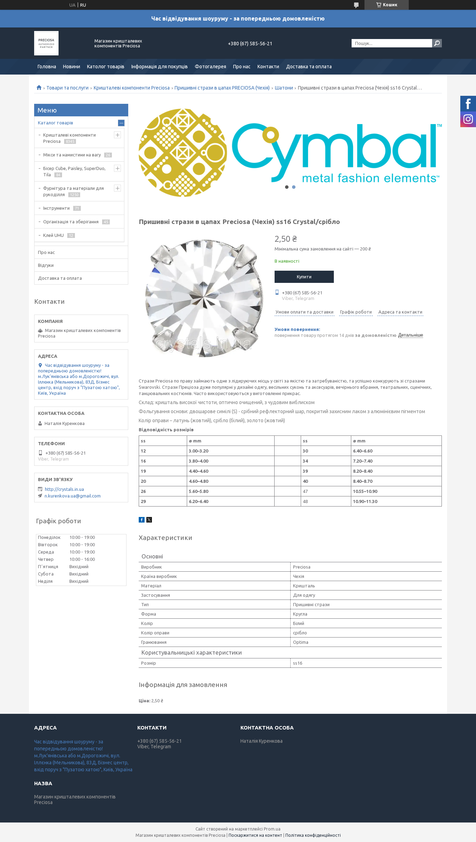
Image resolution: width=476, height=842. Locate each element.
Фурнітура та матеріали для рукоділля (73, 191)
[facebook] (142, 520)
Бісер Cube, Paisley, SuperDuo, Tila (74, 171)
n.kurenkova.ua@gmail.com (73, 495)
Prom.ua (272, 829)
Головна (47, 66)
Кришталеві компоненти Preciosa (132, 88)
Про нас (242, 66)
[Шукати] (437, 43)
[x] (149, 520)
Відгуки (46, 265)
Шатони (284, 88)
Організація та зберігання (71, 221)
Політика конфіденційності (313, 835)
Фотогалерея (210, 66)
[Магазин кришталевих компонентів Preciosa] (60, 43)
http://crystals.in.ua (64, 489)
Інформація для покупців (159, 66)
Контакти (268, 66)
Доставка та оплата (309, 66)
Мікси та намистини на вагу (72, 154)
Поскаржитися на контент (255, 835)
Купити (304, 276)
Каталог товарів (55, 122)
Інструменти (56, 208)
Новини (71, 66)
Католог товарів (105, 66)
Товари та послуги (67, 88)
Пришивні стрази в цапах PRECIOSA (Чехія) (222, 88)
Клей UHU (53, 235)
